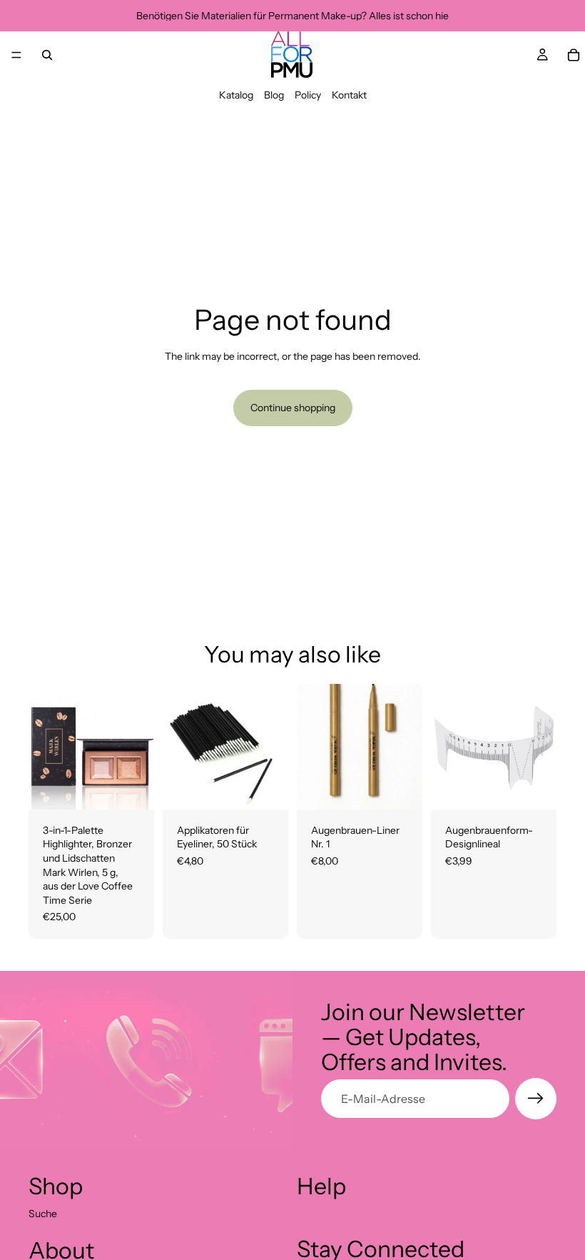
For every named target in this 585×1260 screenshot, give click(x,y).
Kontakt (349, 95)
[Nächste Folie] (540, 746)
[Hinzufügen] (132, 787)
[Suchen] (47, 55)
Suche (43, 1213)
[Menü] (16, 55)
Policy (308, 95)
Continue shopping (292, 407)
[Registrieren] (535, 1098)
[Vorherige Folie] (446, 746)
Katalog (236, 95)
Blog (274, 95)
